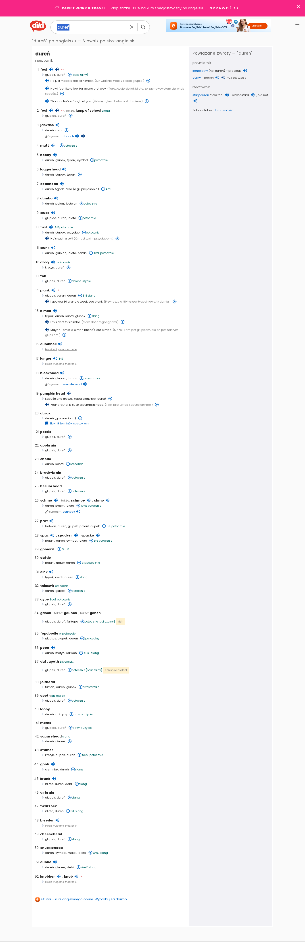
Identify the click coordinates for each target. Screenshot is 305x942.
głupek (50, 75)
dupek (95, 526)
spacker (65, 535)
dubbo (45, 862)
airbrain (47, 792)
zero (68, 189)
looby (45, 709)
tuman (72, 378)
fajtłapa (72, 621)
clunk (45, 248)
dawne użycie (81, 281)
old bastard (240, 95)
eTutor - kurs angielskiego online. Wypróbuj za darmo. (84, 899)
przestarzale (92, 378)
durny (196, 78)
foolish (209, 78)
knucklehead (72, 384)
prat (44, 521)
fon (43, 276)
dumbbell (48, 344)
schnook (69, 512)
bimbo (45, 311)
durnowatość (223, 110)
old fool (217, 95)
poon (44, 647)
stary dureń (200, 95)
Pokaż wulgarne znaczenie (61, 349)
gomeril (47, 549)
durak (45, 413)
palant (60, 203)
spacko (87, 535)
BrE (57, 227)
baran (82, 253)
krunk (45, 778)
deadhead (49, 184)
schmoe (78, 500)
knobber (47, 876)
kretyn (49, 267)
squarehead (51, 736)
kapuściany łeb (85, 399)
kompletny (200, 71)
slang (106, 111)
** (62, 70)
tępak (71, 160)
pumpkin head (52, 393)
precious (234, 71)
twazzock (48, 806)
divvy (44, 262)
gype (44, 599)
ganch (45, 613)
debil (69, 784)
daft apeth (49, 661)
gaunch (70, 613)
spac (44, 535)
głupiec (50, 116)
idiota (72, 218)
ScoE (65, 549)
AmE (109, 189)
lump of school (88, 110)
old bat (263, 95)
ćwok (59, 577)
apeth (45, 695)
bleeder (47, 820)
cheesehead (51, 834)
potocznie (70, 145)
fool (43, 69)
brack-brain (50, 472)
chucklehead (51, 848)
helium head (51, 486)
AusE (87, 653)
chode (45, 459)
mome (45, 723)
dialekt (68, 661)
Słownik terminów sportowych (69, 423)
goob (44, 764)
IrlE (61, 358)
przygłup (73, 232)
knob (68, 876)
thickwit (47, 586)
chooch (68, 136)
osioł (58, 130)
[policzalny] (80, 75)
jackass (47, 125)
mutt (44, 145)
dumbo (46, 198)
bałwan (71, 203)
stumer (46, 750)
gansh (95, 613)
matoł (60, 563)
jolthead (47, 682)
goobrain (48, 445)
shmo (99, 500)
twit (43, 227)
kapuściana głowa (58, 399)
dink (44, 572)
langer (46, 358)
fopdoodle (49, 633)
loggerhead (50, 169)
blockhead (49, 373)
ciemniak (51, 769)
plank (45, 290)
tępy (61, 714)
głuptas (50, 638)
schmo (46, 500)
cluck (44, 213)
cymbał (82, 160)
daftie (45, 557)
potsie (45, 432)
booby (45, 155)
